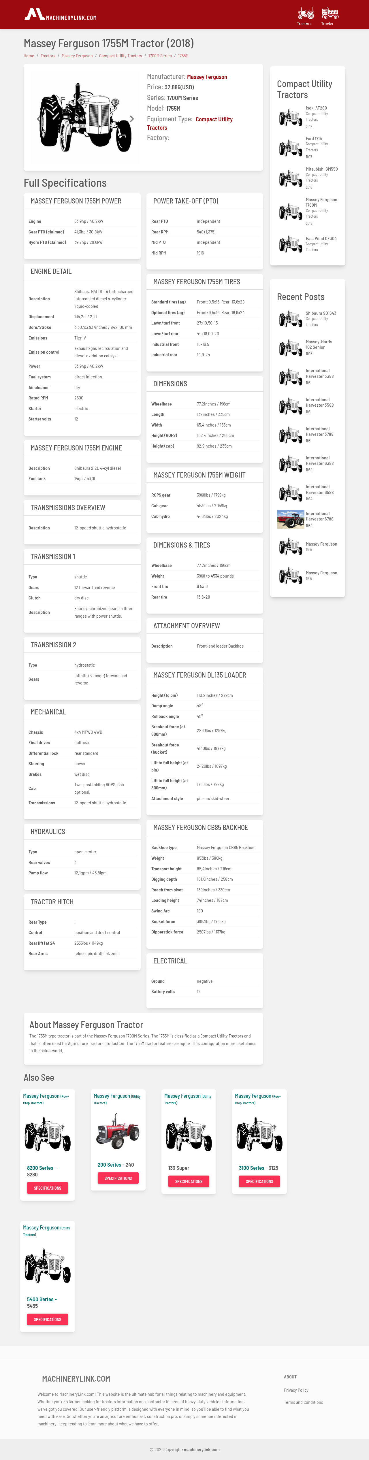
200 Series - (112, 1164)
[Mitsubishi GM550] (291, 178)
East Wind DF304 (321, 238)
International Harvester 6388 (320, 460)
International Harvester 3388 (320, 372)
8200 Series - (42, 1167)
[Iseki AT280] (291, 117)
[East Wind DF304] (291, 244)
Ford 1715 (314, 138)
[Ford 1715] (291, 148)
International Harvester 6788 (320, 515)
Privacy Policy (296, 1390)
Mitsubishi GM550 (322, 168)
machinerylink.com (202, 1449)
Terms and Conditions (303, 1402)
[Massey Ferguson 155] (291, 546)
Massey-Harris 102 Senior (319, 344)
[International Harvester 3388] (291, 376)
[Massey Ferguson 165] (291, 575)
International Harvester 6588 (320, 489)
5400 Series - (42, 1299)
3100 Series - (254, 1167)
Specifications (47, 1188)
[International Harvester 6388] (291, 464)
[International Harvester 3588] (291, 406)
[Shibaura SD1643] (291, 319)
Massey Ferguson (207, 76)
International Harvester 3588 (320, 402)
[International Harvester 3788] (291, 435)
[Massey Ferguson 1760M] (291, 211)
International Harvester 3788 (320, 431)
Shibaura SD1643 (321, 313)
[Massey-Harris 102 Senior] (291, 347)
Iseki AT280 (316, 107)
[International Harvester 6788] (291, 519)
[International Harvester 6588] (291, 493)
